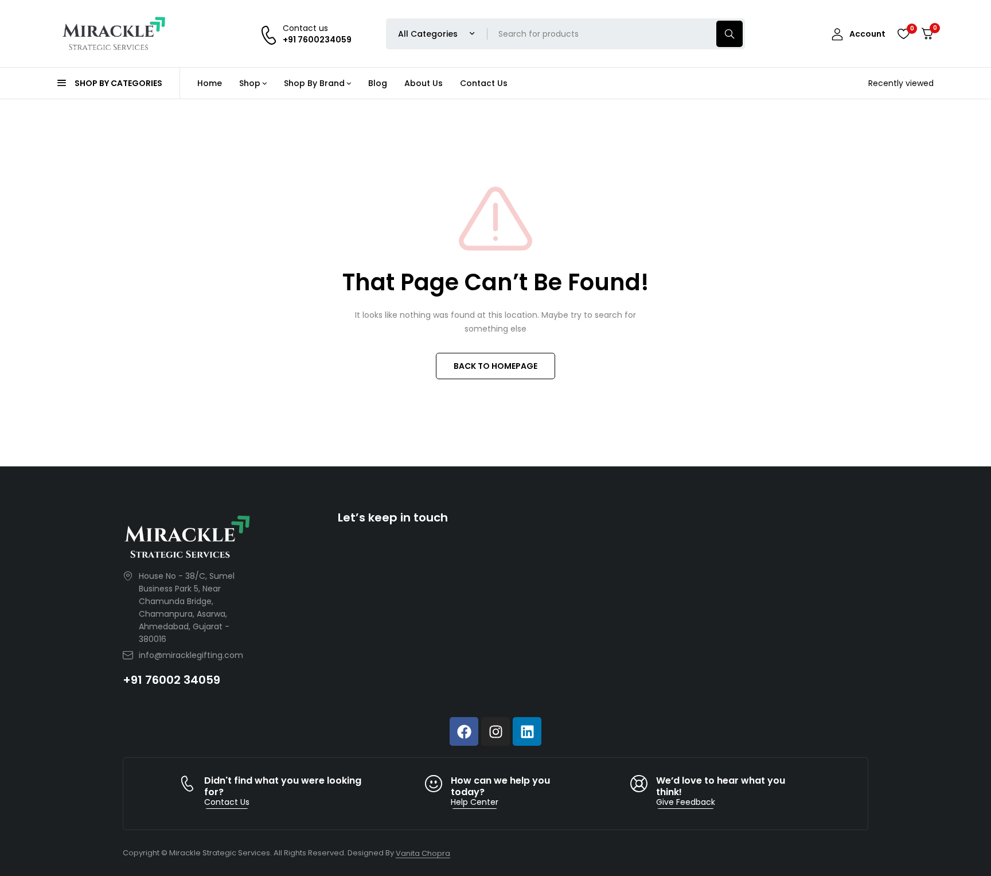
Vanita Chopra (423, 853)
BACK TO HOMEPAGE (495, 366)
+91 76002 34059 (171, 680)
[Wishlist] (903, 34)
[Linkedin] (527, 731)
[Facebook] (464, 731)
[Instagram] (495, 731)
